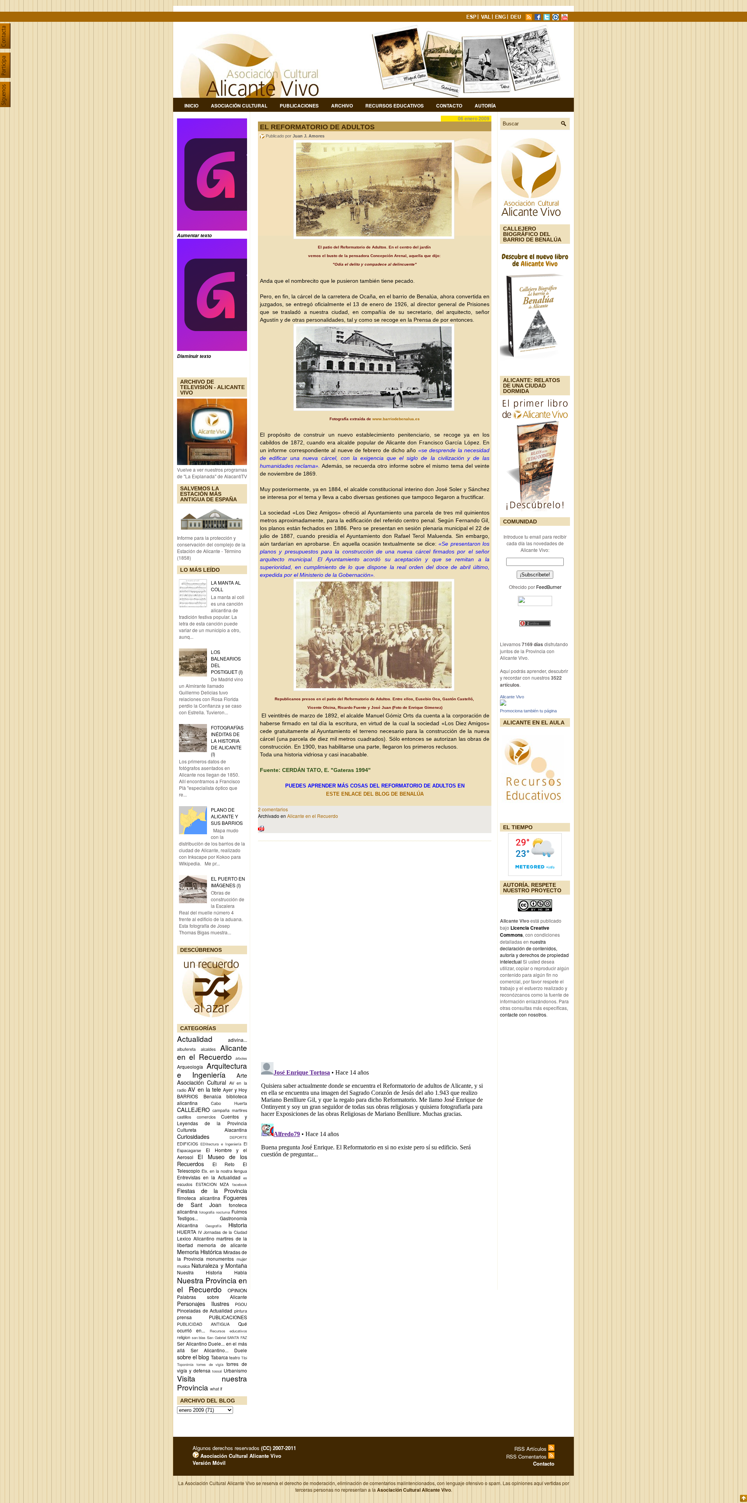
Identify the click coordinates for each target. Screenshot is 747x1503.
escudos (184, 1184)
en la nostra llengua (228, 1171)
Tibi (244, 1357)
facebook (239, 1184)
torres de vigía (210, 1364)
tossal (217, 1371)
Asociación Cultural (239, 105)
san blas (199, 1337)
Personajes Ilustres (203, 1303)
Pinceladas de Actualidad (204, 1310)
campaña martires (229, 1110)
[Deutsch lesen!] (517, 18)
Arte (242, 1075)
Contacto (449, 105)
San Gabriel (216, 1337)
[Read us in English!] (501, 18)
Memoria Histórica (199, 1252)
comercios (206, 1117)
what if (216, 1389)
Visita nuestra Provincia (212, 1382)
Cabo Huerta (229, 1103)
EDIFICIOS (187, 1144)
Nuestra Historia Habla (212, 1272)
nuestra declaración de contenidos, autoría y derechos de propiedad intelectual (534, 951)
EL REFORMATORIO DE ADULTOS (317, 127)
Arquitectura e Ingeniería (212, 1070)
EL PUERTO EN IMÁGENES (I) (228, 881)
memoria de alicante (222, 1245)
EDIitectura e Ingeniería (220, 1144)
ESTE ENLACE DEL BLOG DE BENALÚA (375, 794)
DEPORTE (238, 1137)
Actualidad (194, 1038)
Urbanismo (235, 1370)
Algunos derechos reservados (244, 1448)
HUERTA (186, 1231)
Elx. (205, 1171)
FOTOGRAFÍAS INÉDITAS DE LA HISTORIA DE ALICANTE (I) (227, 740)
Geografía (213, 1225)
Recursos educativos (228, 1331)
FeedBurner (548, 586)
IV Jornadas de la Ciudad (222, 1232)
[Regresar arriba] (743, 1499)
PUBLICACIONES (228, 1317)
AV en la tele (204, 1089)
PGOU (241, 1304)
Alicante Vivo (512, 696)
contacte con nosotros (523, 1014)
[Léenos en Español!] (472, 18)
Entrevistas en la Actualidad (208, 1177)
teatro (234, 1357)
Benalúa (212, 1096)
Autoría (485, 105)
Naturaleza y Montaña (219, 1265)
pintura (240, 1311)
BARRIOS (187, 1096)
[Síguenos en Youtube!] (565, 18)
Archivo (342, 105)
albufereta (186, 1049)
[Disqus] (374, 949)
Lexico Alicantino (195, 1238)
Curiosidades (193, 1136)
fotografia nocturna (214, 1212)
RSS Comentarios (527, 1456)
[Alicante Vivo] (503, 703)
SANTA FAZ (237, 1337)
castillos (184, 1117)
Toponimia (185, 1364)
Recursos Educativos (394, 105)
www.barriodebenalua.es (396, 419)
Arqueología (190, 1066)
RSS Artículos (531, 1448)
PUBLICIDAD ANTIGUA (203, 1324)
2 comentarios (273, 809)
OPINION (237, 1290)
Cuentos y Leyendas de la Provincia (212, 1119)
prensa (184, 1317)
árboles (241, 1058)
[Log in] (196, 1455)
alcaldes (208, 1049)
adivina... (237, 1039)
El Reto (223, 1164)
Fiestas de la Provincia (212, 1190)
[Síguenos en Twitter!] (547, 18)
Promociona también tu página (528, 710)
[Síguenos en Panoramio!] (556, 18)
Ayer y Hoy (235, 1089)
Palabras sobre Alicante (212, 1296)
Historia (237, 1225)
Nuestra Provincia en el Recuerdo (212, 1284)
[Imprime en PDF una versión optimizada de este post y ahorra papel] (261, 829)
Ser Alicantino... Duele (219, 1350)
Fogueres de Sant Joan (212, 1201)
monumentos (220, 1258)
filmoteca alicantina (198, 1198)
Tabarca (219, 1357)
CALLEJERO (193, 1109)
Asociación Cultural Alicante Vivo (240, 1455)
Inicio (191, 105)
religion (183, 1337)
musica (183, 1266)
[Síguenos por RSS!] (529, 18)
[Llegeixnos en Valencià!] (486, 18)
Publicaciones (299, 105)
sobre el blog (193, 1357)
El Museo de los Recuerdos (212, 1160)
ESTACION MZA (212, 1184)
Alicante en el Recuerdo (312, 815)
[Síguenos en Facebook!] (538, 18)
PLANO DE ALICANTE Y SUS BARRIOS (227, 816)
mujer (242, 1259)
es (245, 1178)
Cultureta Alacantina (212, 1129)
